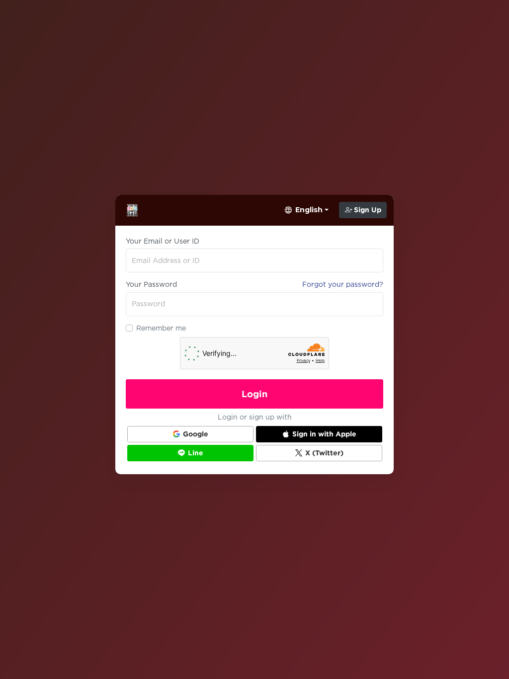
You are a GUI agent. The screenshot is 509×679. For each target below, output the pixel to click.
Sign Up (366, 210)
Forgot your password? (342, 284)
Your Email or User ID (162, 241)
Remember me (161, 328)
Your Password (151, 284)
